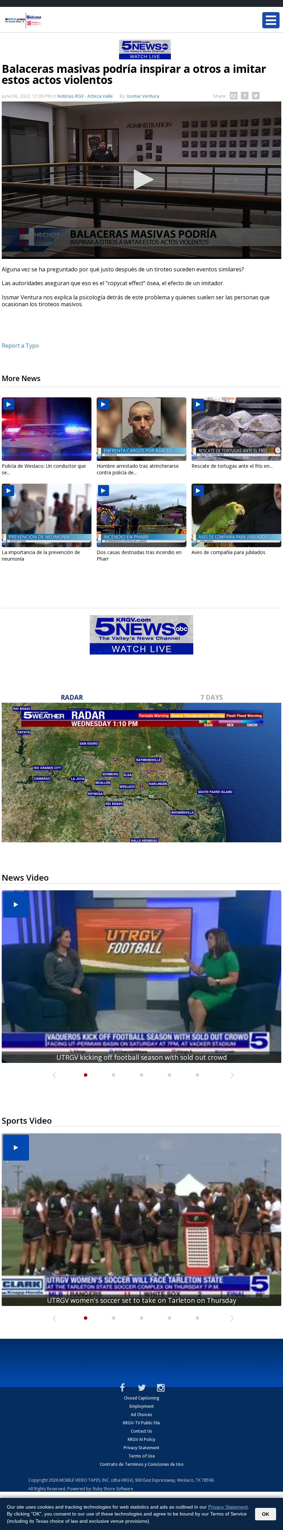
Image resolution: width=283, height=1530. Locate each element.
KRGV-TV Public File (141, 1423)
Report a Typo (20, 345)
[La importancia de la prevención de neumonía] (46, 515)
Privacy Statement (141, 1448)
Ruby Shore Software (113, 1489)
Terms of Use (141, 1456)
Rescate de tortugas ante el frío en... (232, 466)
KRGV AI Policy (141, 1439)
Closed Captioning (141, 1398)
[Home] (46, 20)
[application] (141, 180)
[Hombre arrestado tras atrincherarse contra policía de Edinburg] (141, 429)
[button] (141, 179)
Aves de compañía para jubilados (228, 552)
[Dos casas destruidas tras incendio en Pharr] (141, 515)
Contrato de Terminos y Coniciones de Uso (142, 1464)
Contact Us (141, 1431)
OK (265, 1514)
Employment (141, 1406)
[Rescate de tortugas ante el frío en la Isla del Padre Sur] (236, 429)
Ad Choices (141, 1414)
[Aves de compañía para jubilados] (236, 515)
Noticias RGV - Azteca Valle (85, 96)
